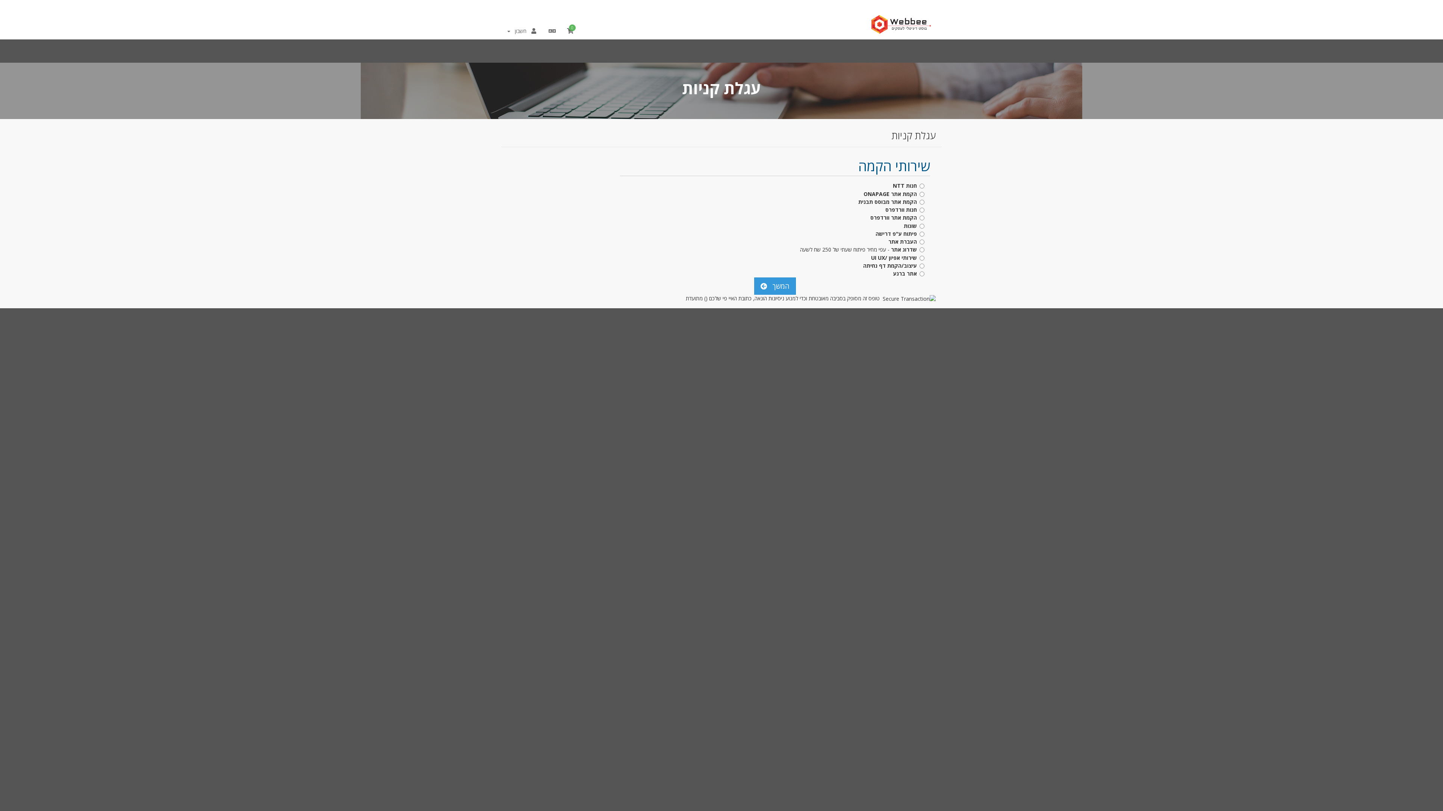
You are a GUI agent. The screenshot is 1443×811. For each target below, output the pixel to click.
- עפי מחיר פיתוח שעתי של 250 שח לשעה (858, 249)
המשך (779, 286)
